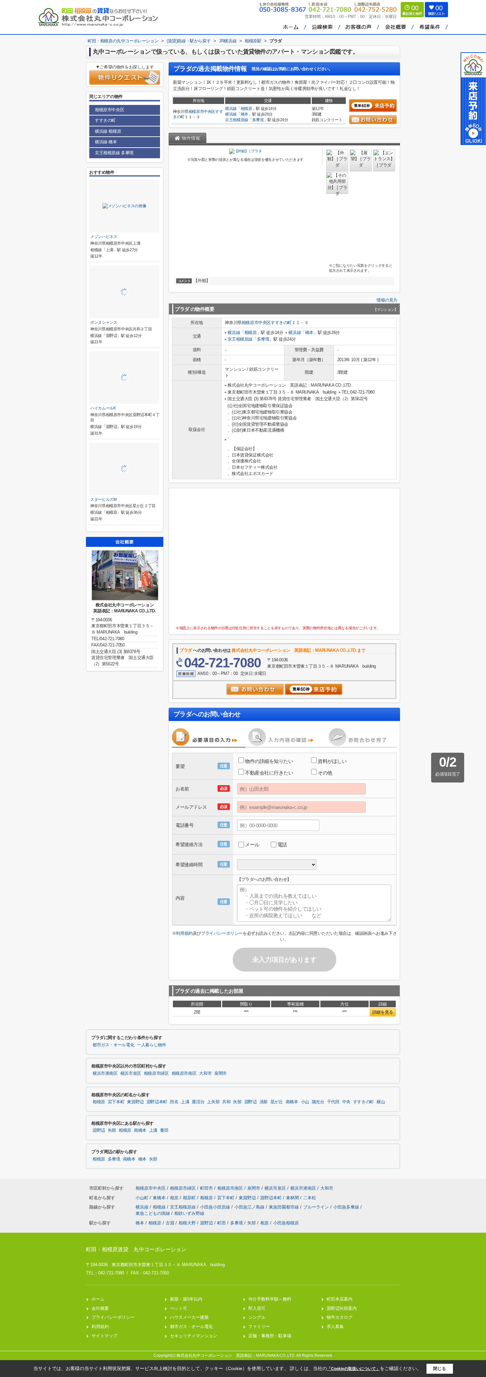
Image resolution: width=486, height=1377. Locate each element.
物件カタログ (339, 1317)
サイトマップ (104, 1335)
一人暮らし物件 (151, 1045)
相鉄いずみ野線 (189, 1213)
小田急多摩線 (346, 1207)
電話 (282, 844)
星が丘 (276, 1102)
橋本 (244, 114)
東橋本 (160, 1197)
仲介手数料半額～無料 (269, 1299)
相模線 (160, 1207)
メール (252, 844)
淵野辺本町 (156, 1102)
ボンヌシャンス (103, 322)
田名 (174, 1102)
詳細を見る (382, 1012)
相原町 (190, 1197)
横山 (381, 1102)
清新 (264, 1102)
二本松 (309, 1197)
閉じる (439, 1368)
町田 (221, 1222)
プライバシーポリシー (222, 933)
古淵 (170, 1222)
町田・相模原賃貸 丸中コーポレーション (136, 1249)
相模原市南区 (184, 1073)
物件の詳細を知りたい (269, 761)
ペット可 (178, 1308)
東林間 (293, 1197)
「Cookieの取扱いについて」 (353, 1368)
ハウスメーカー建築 (189, 1317)
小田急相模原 (286, 1222)
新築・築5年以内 (186, 1299)
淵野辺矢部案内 (342, 1308)
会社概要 (100, 1308)
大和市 (205, 1073)
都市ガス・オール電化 (113, 1045)
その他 (325, 773)
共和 (226, 1102)
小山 (305, 1102)
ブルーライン (316, 1207)
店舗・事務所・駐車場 (269, 1335)
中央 (346, 1102)
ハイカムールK (103, 408)
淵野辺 (250, 1102)
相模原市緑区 (156, 1073)
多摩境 (258, 120)
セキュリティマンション (193, 1335)
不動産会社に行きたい (269, 773)
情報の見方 (387, 300)
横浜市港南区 (105, 1073)
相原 (175, 1197)
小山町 (143, 1197)
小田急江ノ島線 (250, 1207)
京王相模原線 (236, 120)
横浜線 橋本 (106, 141)
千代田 (333, 1102)
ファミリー (259, 1326)
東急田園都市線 (284, 1207)
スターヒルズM (103, 499)
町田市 (206, 1188)
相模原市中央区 (202, 111)
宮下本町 (116, 1102)
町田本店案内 (339, 1299)
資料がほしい (332, 761)
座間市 (220, 1073)
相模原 (246, 108)
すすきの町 (281, 322)
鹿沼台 (198, 1102)
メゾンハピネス (103, 236)
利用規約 (184, 933)
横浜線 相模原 (108, 131)
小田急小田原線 (215, 1207)
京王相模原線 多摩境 (114, 152)
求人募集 (335, 1326)
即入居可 (256, 1308)
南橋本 (292, 1102)
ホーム (98, 1299)
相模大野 (187, 1222)
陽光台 (318, 1102)
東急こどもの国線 (153, 1213)
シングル (256, 1317)
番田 (164, 1130)
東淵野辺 (135, 1102)
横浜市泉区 (130, 1073)
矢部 (237, 1102)
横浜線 (231, 108)
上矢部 (213, 1102)
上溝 (185, 1102)
